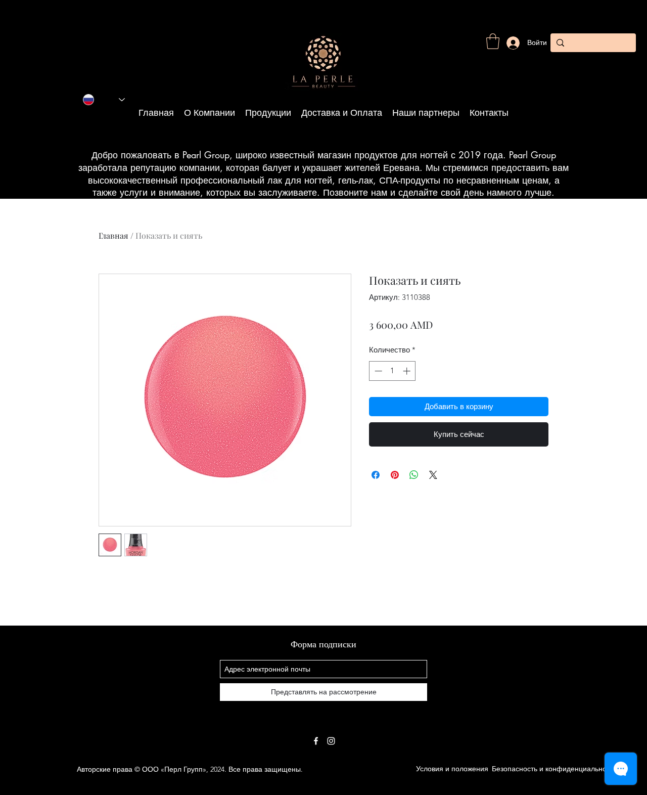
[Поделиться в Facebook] (375, 475)
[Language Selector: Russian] (104, 99)
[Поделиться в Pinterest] (395, 475)
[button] (492, 41)
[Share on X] (433, 475)
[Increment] (407, 371)
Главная (113, 235)
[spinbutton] (392, 371)
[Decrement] (377, 371)
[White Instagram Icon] (331, 741)
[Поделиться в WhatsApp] (414, 475)
